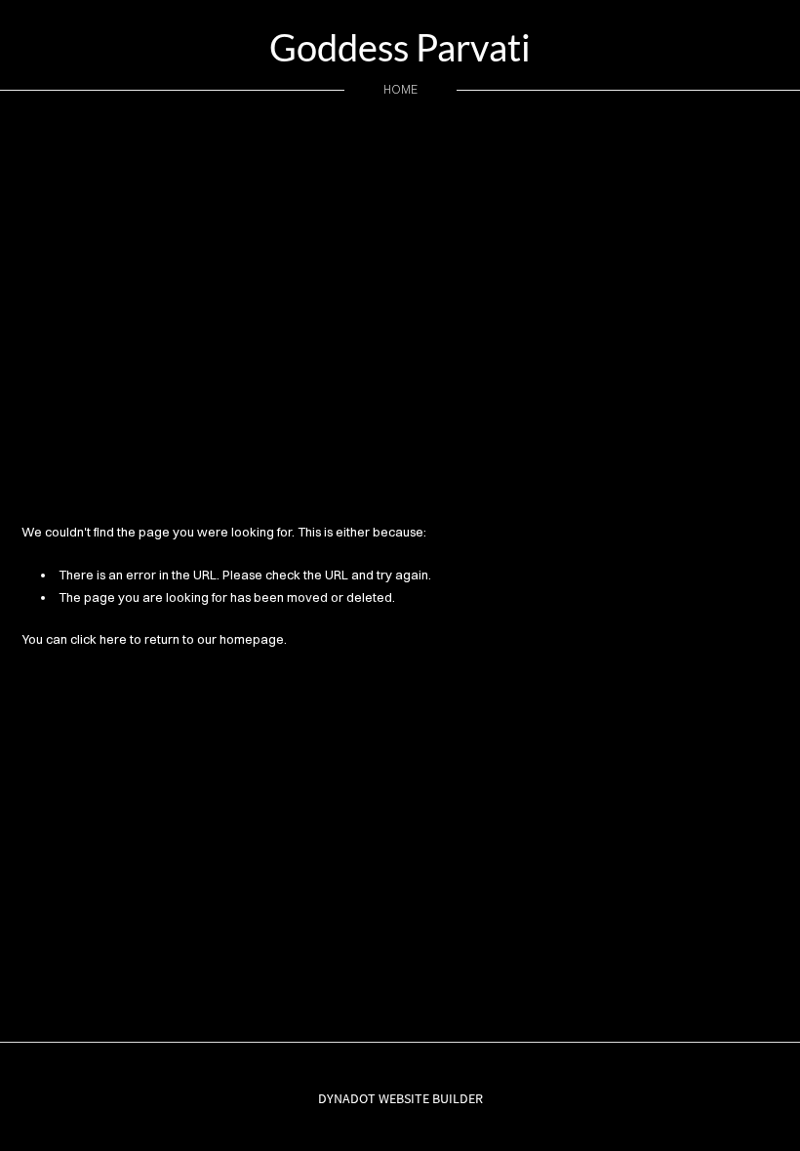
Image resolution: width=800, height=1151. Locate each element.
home (400, 89)
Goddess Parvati (400, 46)
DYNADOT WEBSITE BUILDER (400, 1098)
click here (98, 639)
